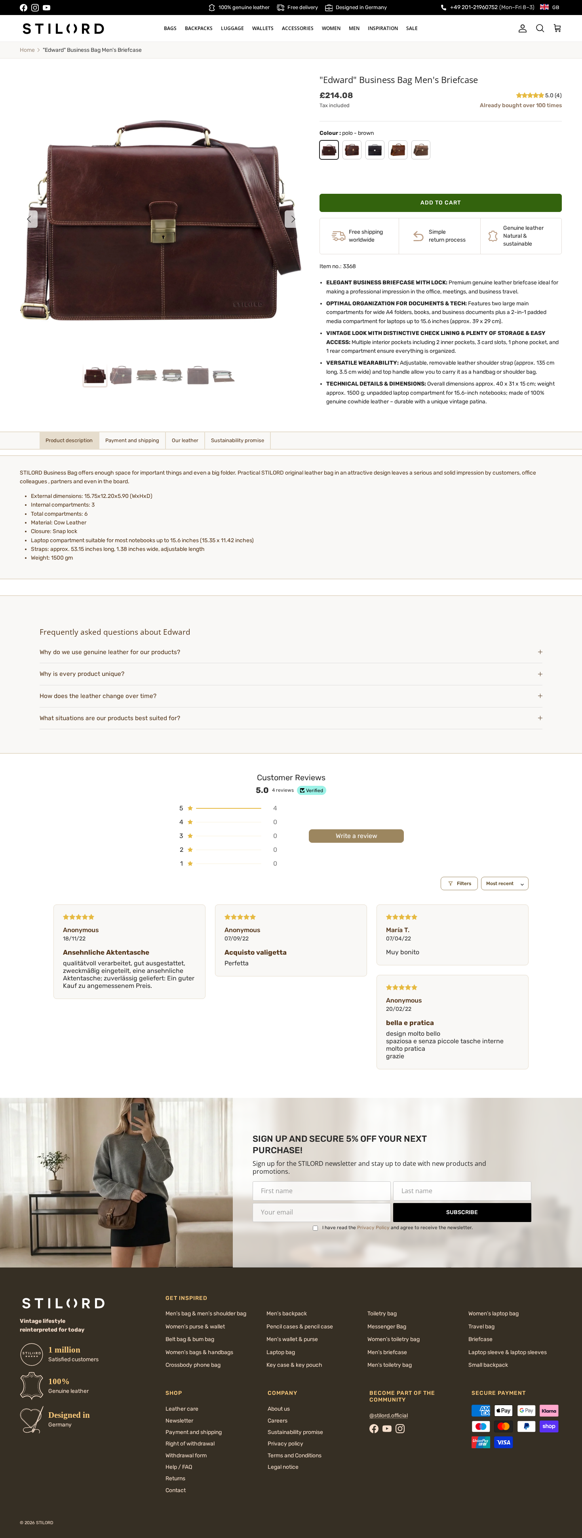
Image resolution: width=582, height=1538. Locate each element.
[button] (530, 95)
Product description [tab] (69, 440)
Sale (412, 28)
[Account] (521, 28)
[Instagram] (35, 7)
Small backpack (488, 1365)
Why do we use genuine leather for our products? (110, 652)
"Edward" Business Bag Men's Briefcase (92, 50)
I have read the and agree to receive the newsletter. (397, 1227)
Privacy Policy (373, 1227)
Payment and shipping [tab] (132, 440)
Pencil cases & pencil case (299, 1326)
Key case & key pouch (294, 1365)
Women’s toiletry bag (393, 1339)
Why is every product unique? (82, 673)
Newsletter (179, 1420)
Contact (175, 1490)
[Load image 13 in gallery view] (161, 215)
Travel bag (481, 1326)
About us (279, 1409)
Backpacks (199, 28)
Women (331, 28)
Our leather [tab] (185, 440)
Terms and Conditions (294, 1455)
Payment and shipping (193, 1432)
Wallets (263, 28)
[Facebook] (23, 7)
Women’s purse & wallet (195, 1326)
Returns (175, 1478)
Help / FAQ (178, 1467)
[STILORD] (63, 28)
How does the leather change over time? (98, 696)
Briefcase (480, 1339)
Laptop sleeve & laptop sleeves (507, 1352)
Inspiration (383, 28)
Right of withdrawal (190, 1443)
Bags (170, 28)
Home (27, 50)
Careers (277, 1420)
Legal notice (283, 1467)
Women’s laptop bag (493, 1313)
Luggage (232, 28)
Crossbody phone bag (193, 1365)
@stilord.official (388, 1415)
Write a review (356, 836)
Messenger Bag (386, 1326)
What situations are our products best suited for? (110, 718)
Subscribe (462, 1212)
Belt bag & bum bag (189, 1339)
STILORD (44, 1522)
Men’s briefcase (387, 1352)
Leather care (181, 1409)
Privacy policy (285, 1443)
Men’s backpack (286, 1313)
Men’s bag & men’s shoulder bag (205, 1313)
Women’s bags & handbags (199, 1352)
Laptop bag (280, 1352)
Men (354, 28)
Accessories (298, 28)
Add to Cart (440, 202)
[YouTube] (46, 7)
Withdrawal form (186, 1455)
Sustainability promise (295, 1432)
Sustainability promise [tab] (237, 440)
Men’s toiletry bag (389, 1365)
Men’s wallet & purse (292, 1339)
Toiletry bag (382, 1313)
